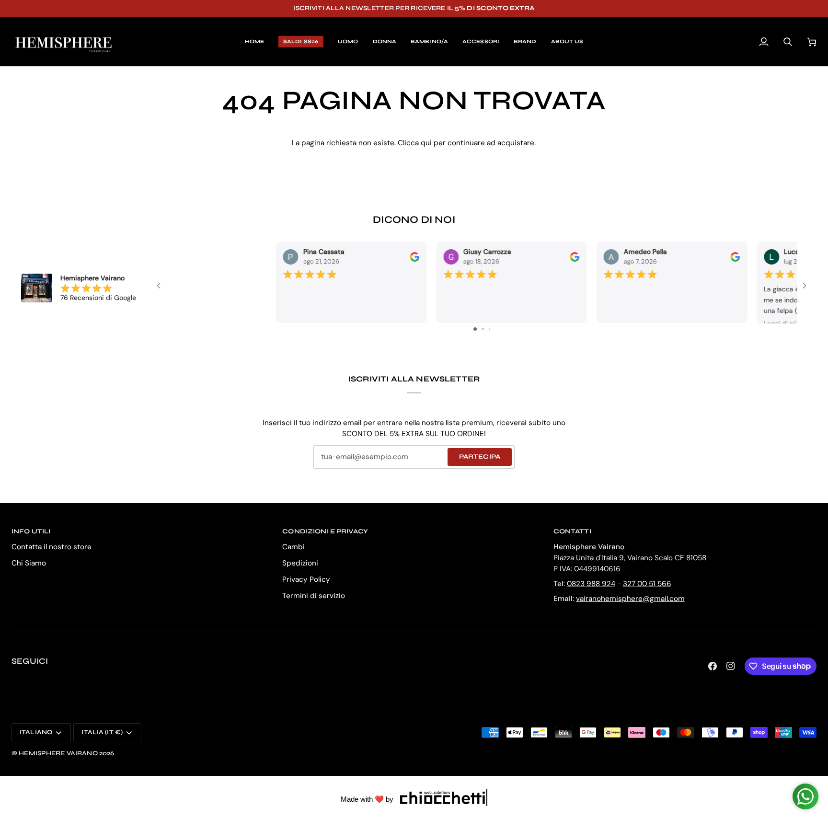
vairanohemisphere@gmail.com (630, 598)
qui (426, 143)
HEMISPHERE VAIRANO (58, 753)
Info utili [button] (31, 531)
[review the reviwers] (305, 243)
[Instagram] (730, 666)
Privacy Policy (306, 579)
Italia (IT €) (102, 732)
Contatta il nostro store (52, 547)
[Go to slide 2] (483, 329)
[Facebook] (712, 666)
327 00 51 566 (647, 583)
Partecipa (479, 457)
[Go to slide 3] (489, 329)
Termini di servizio (313, 595)
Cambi (293, 547)
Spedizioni (300, 563)
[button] (348, 42)
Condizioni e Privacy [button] (325, 531)
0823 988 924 (591, 583)
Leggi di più (672, 310)
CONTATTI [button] (572, 531)
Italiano (36, 732)
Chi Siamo (29, 563)
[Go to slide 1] (475, 329)
